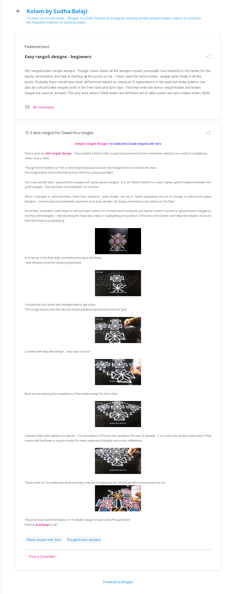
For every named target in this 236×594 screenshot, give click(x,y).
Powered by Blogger (118, 582)
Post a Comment (42, 557)
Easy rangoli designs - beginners (58, 56)
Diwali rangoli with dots (44, 540)
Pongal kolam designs (83, 540)
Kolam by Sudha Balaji (57, 11)
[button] (208, 57)
